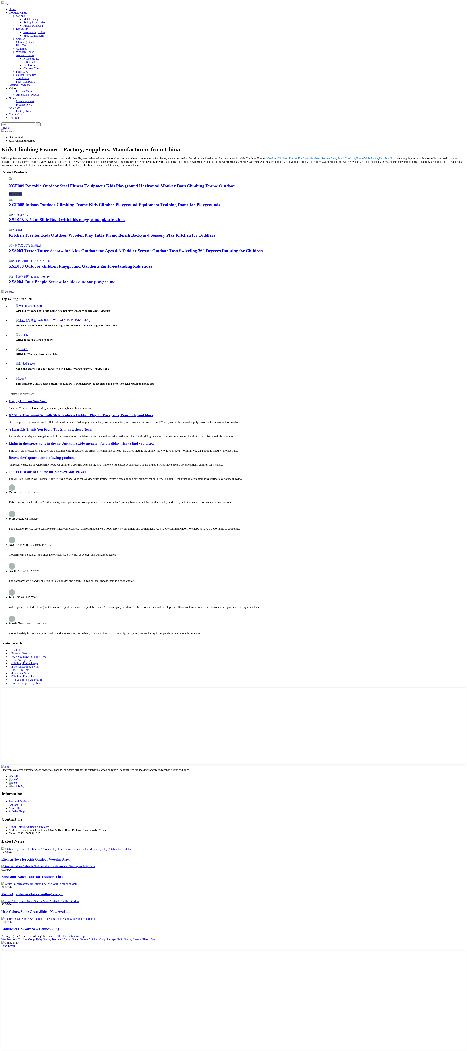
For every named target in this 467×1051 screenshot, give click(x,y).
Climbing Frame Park (23, 676)
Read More (15, 193)
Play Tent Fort (387, 158)
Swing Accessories (34, 22)
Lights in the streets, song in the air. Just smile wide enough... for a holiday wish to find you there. (81, 443)
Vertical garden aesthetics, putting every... (32, 894)
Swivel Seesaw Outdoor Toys (28, 656)
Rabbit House (31, 58)
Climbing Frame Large (24, 663)
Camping (21, 48)
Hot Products (65, 936)
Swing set (21, 15)
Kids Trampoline (25, 81)
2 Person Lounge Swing (25, 666)
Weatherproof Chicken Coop (18, 939)
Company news (25, 101)
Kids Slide (22, 28)
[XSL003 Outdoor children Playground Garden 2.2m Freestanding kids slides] (29, 261)
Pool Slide (17, 650)
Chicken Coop (31, 68)
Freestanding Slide (34, 32)
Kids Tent (21, 45)
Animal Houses (25, 55)
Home (12, 9)
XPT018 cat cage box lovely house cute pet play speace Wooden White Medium (63, 310)
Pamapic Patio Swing (119, 939)
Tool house (22, 78)
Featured (14, 117)
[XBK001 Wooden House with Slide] (22, 349)
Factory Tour (23, 111)
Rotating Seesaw (21, 653)
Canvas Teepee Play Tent (26, 683)
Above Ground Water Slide (27, 679)
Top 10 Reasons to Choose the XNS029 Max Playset (47, 472)
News (12, 98)
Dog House (30, 61)
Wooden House (25, 51)
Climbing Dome (25, 42)
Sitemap (80, 936)
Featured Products (19, 801)
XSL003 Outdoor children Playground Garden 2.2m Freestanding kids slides (80, 266)
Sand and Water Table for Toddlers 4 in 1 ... (34, 877)
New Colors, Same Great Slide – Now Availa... (35, 912)
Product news (24, 104)
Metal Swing (30, 19)
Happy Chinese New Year (28, 401)
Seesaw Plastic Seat (144, 939)
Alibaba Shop (17, 811)
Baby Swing (43, 939)
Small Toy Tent (20, 669)
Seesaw (20, 38)
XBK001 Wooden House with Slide (36, 354)
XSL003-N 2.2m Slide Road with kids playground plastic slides (67, 219)
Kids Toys (22, 71)
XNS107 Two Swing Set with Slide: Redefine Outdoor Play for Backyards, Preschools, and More (81, 415)
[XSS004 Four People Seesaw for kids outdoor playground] (29, 276)
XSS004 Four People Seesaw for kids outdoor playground (62, 281)
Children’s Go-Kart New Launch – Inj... (31, 929)
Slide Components (34, 35)
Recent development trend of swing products (42, 458)
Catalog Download (20, 84)
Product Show (24, 91)
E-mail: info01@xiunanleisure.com (29, 826)
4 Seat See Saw (20, 673)
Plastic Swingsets (33, 25)
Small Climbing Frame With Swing (357, 158)
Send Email (8, 945)
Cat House (29, 65)
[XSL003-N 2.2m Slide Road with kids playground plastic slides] (19, 214)
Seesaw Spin (328, 158)
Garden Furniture (26, 75)
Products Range (18, 12)
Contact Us (15, 114)
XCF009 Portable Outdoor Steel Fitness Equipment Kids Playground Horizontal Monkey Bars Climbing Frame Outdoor (122, 186)
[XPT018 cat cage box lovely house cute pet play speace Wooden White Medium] (29, 305)
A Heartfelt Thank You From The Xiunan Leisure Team (50, 429)
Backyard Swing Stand (65, 939)
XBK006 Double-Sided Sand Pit (34, 339)
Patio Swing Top (21, 660)
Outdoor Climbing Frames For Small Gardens (293, 158)
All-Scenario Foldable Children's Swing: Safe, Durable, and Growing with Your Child (66, 325)
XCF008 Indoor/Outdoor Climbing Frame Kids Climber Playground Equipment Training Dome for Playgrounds (114, 204)
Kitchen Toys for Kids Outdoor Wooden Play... (36, 859)
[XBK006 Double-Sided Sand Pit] (22, 335)
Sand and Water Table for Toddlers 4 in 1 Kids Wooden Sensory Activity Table (62, 368)
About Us (14, 107)
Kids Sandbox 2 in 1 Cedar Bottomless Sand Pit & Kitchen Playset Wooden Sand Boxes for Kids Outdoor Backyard (85, 383)
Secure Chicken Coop (92, 939)
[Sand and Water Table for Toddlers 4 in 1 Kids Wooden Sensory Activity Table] (25, 363)
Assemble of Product (28, 94)
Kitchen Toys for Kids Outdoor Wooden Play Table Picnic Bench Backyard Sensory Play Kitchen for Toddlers (112, 235)
